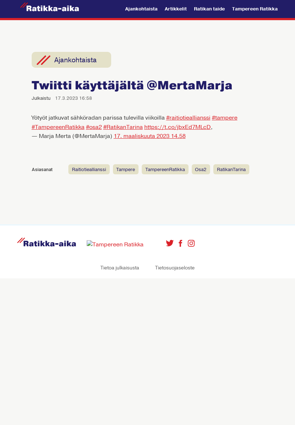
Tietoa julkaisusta (119, 267)
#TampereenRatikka (58, 127)
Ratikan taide (209, 9)
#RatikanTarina (123, 127)
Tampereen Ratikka (255, 9)
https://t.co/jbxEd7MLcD (177, 127)
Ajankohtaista (141, 9)
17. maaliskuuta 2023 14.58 (150, 136)
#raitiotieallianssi (188, 118)
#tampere (224, 118)
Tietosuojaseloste (175, 267)
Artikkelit (176, 9)
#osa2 (94, 127)
